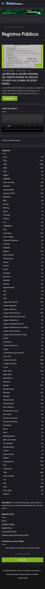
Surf (4, 465)
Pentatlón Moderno (10, 422)
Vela (4, 483)
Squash (6, 458)
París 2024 (7, 414)
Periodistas (7, 425)
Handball (6, 280)
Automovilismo (8, 190)
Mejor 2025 (7, 374)
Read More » (9, 98)
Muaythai (6, 382)
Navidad (6, 396)
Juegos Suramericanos (11, 331)
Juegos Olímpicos (9, 309)
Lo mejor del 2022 (9, 360)
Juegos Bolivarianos (10, 302)
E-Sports (6, 244)
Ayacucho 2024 (9, 193)
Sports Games (8, 454)
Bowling (6, 208)
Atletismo (6, 186)
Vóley (5, 487)
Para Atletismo (8, 407)
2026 (5, 168)
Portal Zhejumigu (8, 71)
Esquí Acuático (8, 255)
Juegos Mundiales (9, 306)
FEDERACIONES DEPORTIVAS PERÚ (15, 535)
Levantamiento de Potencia (13, 353)
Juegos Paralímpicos (10, 320)
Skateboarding (8, 447)
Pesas (5, 429)
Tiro (4, 480)
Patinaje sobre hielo (10, 418)
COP (4, 229)
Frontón (6, 266)
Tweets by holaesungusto (11, 140)
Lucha (5, 367)
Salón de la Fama (9, 440)
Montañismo (7, 378)
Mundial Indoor (8, 389)
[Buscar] (42, 4)
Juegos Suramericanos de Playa (15, 335)
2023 (5, 157)
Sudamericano (8, 461)
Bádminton (7, 197)
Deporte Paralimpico (10, 240)
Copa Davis (7, 233)
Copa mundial (8, 237)
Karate (5, 338)
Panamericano (8, 403)
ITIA (4, 295)
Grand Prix (7, 277)
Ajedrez (6, 175)
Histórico (6, 284)
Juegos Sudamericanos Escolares (15, 327)
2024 (5, 161)
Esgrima (6, 251)
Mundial (6, 385)
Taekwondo (7, 469)
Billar (5, 200)
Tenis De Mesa (8, 476)
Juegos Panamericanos (11, 313)
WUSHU (6, 494)
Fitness (5, 262)
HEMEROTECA (7, 528)
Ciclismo (6, 219)
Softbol (5, 451)
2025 (5, 164)
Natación (6, 393)
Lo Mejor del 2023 (10, 364)
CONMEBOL (7, 226)
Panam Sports (8, 400)
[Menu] (3, 4)
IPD (4, 291)
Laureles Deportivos (10, 345)
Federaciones (8, 258)
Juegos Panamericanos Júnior (14, 316)
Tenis (5, 472)
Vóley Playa (7, 490)
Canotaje (6, 215)
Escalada (6, 248)
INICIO (4, 521)
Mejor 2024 (7, 371)
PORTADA (6, 27)
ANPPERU (6, 179)
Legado (6, 349)
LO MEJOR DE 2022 (9, 532)
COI (4, 222)
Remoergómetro (9, 436)
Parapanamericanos (10, 411)
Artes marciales (9, 182)
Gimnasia (6, 273)
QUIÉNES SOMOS (8, 524)
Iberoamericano (9, 287)
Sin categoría (8, 443)
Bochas (6, 204)
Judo (5, 298)
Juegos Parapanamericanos (13, 324)
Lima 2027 (7, 356)
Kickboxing (7, 342)
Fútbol (5, 269)
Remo (5, 432)
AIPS (5, 171)
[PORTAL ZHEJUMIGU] (15, 3)
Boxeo (5, 211)
